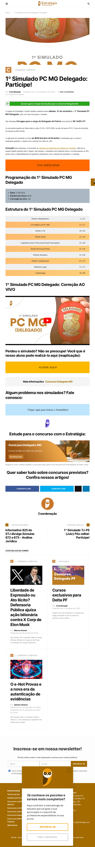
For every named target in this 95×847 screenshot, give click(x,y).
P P (17, 798)
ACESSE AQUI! (48, 367)
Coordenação (15, 92)
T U (13, 794)
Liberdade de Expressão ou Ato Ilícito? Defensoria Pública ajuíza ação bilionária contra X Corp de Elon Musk (25, 607)
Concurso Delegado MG (47, 381)
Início (7, 13)
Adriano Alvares (21, 705)
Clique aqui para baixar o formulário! (47, 409)
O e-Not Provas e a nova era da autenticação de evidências (25, 691)
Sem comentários (67, 92)
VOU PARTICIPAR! (48, 165)
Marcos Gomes (20, 630)
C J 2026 (18, 808)
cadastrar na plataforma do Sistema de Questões (57, 148)
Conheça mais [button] (16, 457)
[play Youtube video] (47, 320)
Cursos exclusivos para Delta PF (66, 595)
